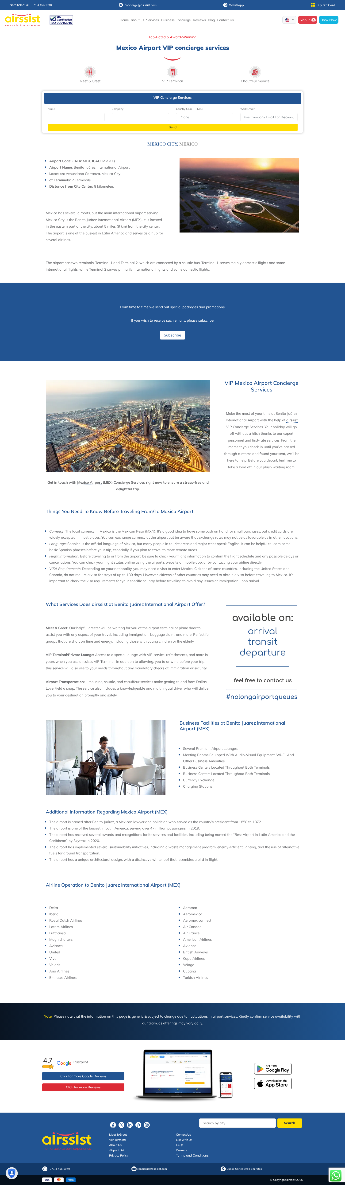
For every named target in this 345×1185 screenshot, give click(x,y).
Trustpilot (80, 1062)
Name (51, 109)
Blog (211, 20)
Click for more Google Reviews (83, 1076)
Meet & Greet (118, 1134)
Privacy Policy (118, 1155)
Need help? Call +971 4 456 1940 (31, 5)
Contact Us (225, 20)
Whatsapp (236, 5)
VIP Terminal (104, 661)
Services (152, 20)
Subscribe (172, 335)
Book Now (329, 20)
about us (137, 20)
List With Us (184, 1140)
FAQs (179, 1145)
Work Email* (247, 109)
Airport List (116, 1150)
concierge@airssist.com (141, 5)
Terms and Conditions (192, 1155)
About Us (115, 1145)
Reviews (199, 20)
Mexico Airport (89, 482)
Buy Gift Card (326, 5)
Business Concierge (176, 20)
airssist (292, 420)
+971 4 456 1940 (59, 1169)
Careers (181, 1150)
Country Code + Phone (189, 109)
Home (124, 20)
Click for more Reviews (83, 1087)
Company (117, 109)
